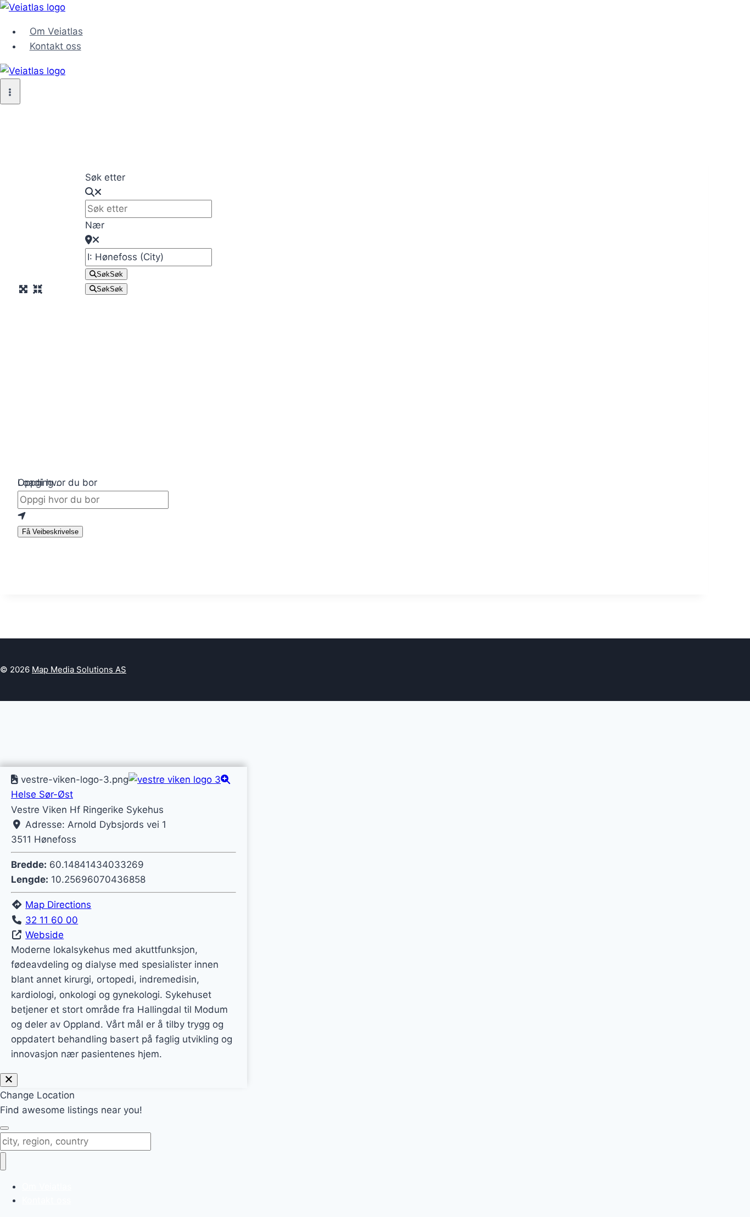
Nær (94, 225)
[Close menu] (3, 1161)
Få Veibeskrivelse (50, 532)
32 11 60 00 (51, 920)
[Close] (9, 1080)
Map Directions (58, 904)
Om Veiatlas (56, 31)
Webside (44, 934)
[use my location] (354, 516)
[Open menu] (10, 91)
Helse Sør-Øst (42, 794)
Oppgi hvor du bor (57, 482)
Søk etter (105, 177)
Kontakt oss (55, 46)
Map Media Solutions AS (79, 669)
